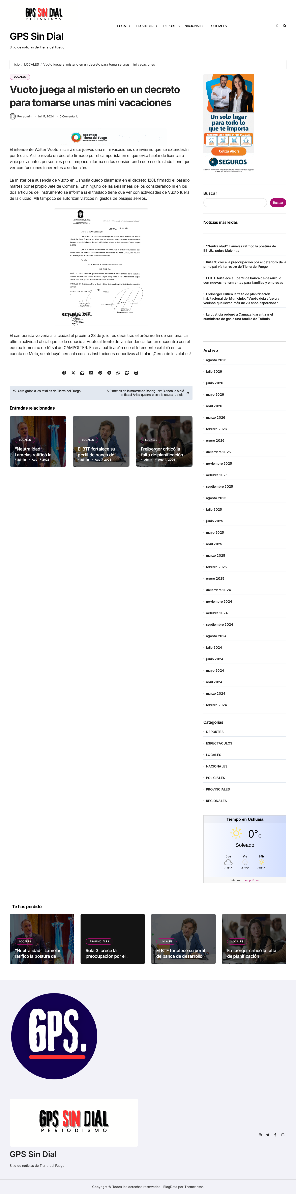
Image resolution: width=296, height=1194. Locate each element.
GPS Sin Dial (36, 36)
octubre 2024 (217, 613)
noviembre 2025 (219, 463)
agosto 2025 (216, 498)
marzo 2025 (215, 555)
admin (21, 459)
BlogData (170, 1187)
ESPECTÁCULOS (219, 743)
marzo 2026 (215, 417)
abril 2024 (214, 682)
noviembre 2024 (219, 601)
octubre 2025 (217, 475)
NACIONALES (194, 26)
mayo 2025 (215, 532)
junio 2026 (214, 383)
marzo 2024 (215, 693)
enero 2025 (215, 578)
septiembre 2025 (219, 486)
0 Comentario (69, 116)
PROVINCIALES (147, 26)
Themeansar (193, 1187)
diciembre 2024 (218, 590)
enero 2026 (215, 440)
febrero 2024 (216, 705)
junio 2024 (214, 659)
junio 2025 (214, 521)
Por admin (24, 116)
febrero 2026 (216, 429)
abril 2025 (214, 544)
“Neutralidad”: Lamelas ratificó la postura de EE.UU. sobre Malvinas (38, 956)
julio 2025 (214, 509)
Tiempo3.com (251, 880)
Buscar (210, 193)
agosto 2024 (216, 636)
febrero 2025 (216, 567)
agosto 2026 (216, 360)
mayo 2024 (215, 670)
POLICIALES (218, 26)
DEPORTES (171, 26)
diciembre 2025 (218, 452)
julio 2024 (214, 647)
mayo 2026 (215, 394)
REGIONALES (216, 801)
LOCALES (124, 26)
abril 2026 (214, 406)
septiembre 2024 (219, 624)
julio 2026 (214, 371)
